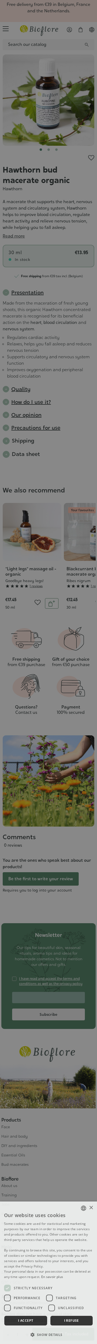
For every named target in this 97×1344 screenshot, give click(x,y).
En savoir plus (52, 1276)
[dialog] (48, 1272)
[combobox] (83, 1208)
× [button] (91, 1208)
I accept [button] (25, 1320)
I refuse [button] (71, 1320)
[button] (48, 1334)
